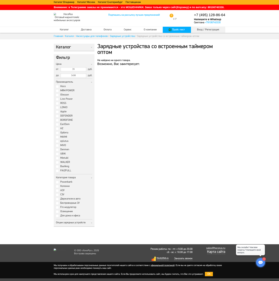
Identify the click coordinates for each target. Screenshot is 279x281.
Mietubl (64, 158)
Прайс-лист (178, 29)
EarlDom (65, 124)
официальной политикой (163, 265)
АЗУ (62, 190)
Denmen (64, 149)
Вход (200, 29)
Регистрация (212, 29)
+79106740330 (213, 22)
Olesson (64, 95)
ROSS (63, 103)
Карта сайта (216, 252)
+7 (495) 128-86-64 (209, 15)
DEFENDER (66, 116)
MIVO (63, 145)
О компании (150, 29)
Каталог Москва (86, 2)
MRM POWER (67, 90)
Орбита (64, 132)
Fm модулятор (68, 207)
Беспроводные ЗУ (70, 203)
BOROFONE (66, 120)
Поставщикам (133, 2)
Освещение (66, 211)
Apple (63, 111)
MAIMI (63, 137)
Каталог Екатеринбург (110, 2)
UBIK (63, 154)
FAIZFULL (65, 170)
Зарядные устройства (122, 36)
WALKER (65, 162)
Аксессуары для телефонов (92, 36)
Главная (58, 36)
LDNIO (63, 107)
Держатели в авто (70, 199)
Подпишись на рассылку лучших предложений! (134, 15)
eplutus (64, 141)
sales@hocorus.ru (215, 248)
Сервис (128, 29)
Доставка (86, 29)
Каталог (64, 29)
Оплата (108, 29)
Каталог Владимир (64, 2)
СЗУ (62, 194)
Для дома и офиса (70, 215)
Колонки (65, 186)
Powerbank (66, 182)
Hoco (63, 86)
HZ (61, 128)
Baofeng (64, 166)
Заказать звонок (183, 258)
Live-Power (66, 99)
